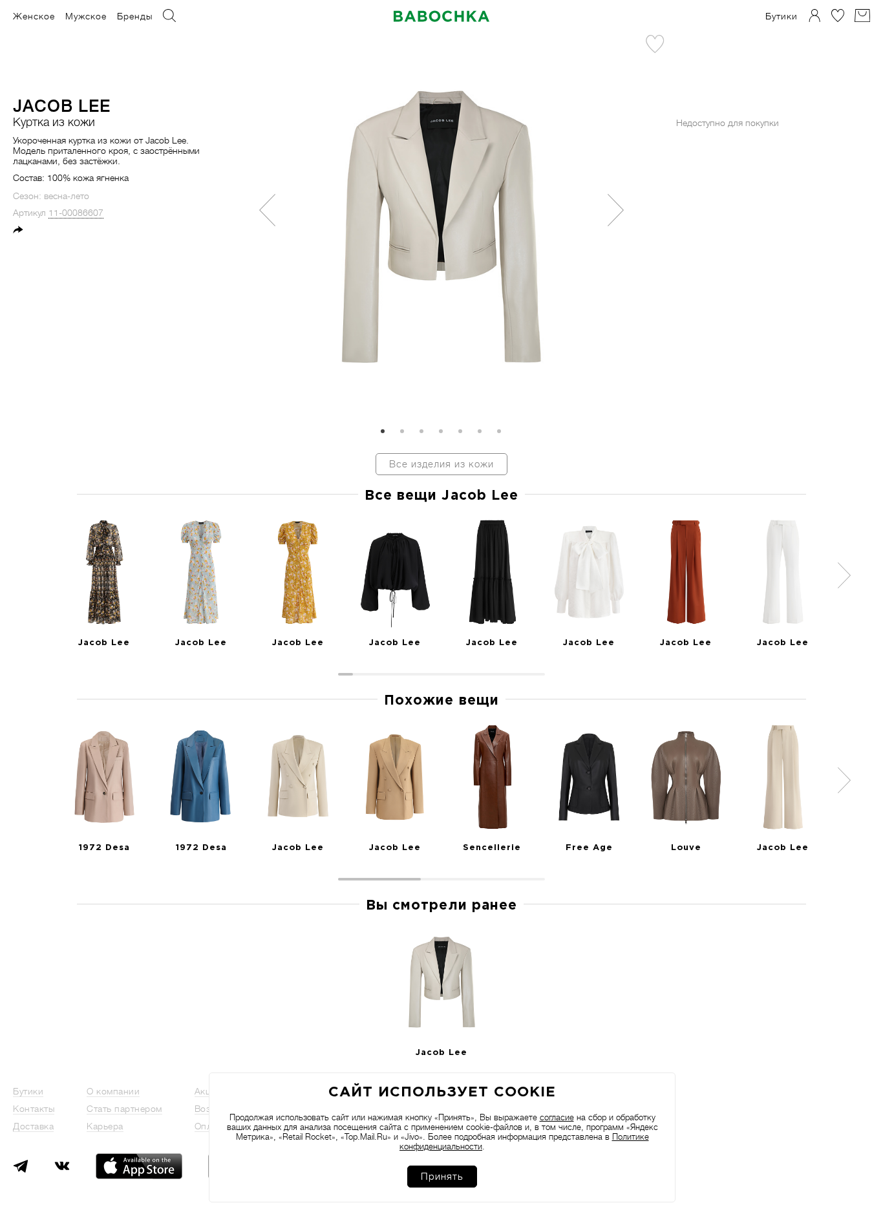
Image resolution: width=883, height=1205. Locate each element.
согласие (557, 1117)
